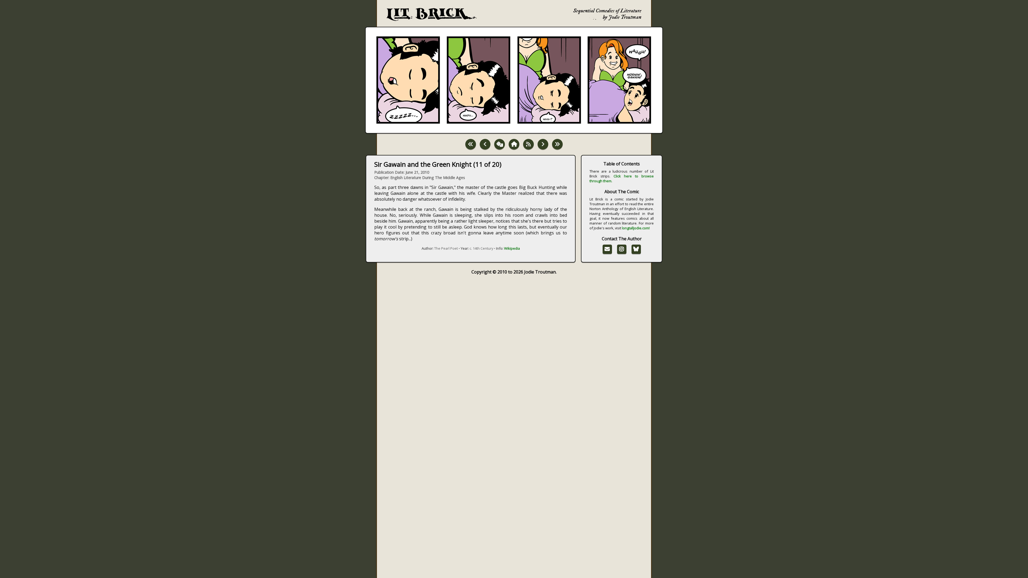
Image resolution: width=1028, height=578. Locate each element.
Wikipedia (512, 248)
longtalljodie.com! (636, 228)
